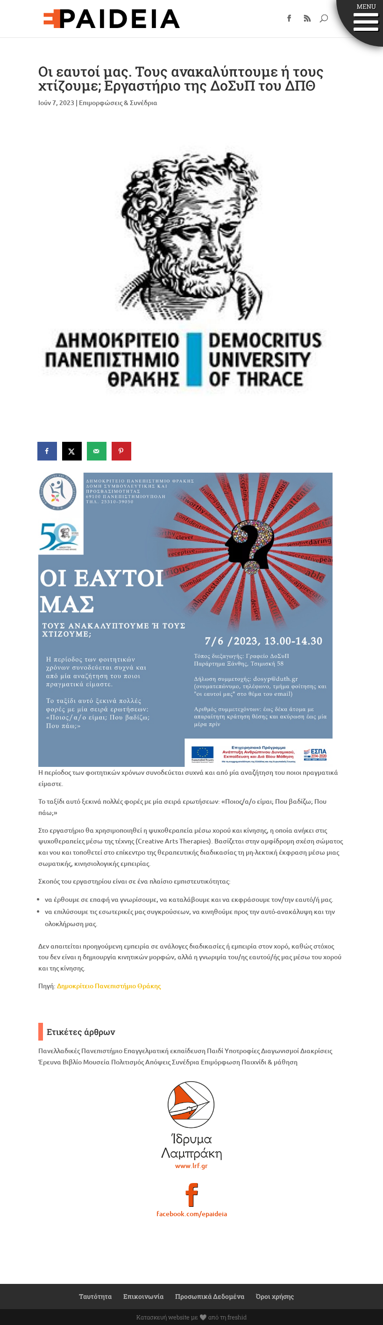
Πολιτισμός (127, 1061)
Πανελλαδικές (59, 1050)
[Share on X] (72, 451)
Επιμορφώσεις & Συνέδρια (118, 102)
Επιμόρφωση (220, 1061)
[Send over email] (97, 451)
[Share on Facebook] (47, 451)
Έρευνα (49, 1061)
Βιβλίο (72, 1061)
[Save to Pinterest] (122, 451)
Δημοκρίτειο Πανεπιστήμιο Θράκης (109, 985)
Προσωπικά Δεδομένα (209, 1296)
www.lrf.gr (191, 1165)
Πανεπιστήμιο (101, 1050)
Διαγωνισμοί (280, 1050)
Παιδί (215, 1050)
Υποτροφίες (242, 1050)
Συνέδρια (185, 1061)
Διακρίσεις (316, 1050)
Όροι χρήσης (275, 1296)
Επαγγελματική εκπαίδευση (165, 1050)
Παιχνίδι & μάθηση (269, 1061)
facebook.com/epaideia (191, 1213)
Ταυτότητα (95, 1296)
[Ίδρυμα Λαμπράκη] (191, 1120)
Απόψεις (157, 1061)
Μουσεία (96, 1061)
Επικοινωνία (143, 1296)
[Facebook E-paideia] (191, 1199)
